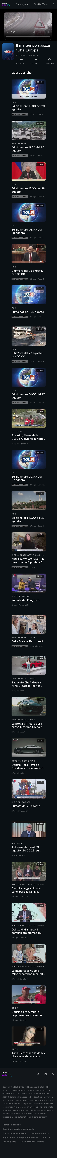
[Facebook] (38, 1074)
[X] (53, 1074)
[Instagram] (45, 1074)
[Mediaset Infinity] (6, 4)
